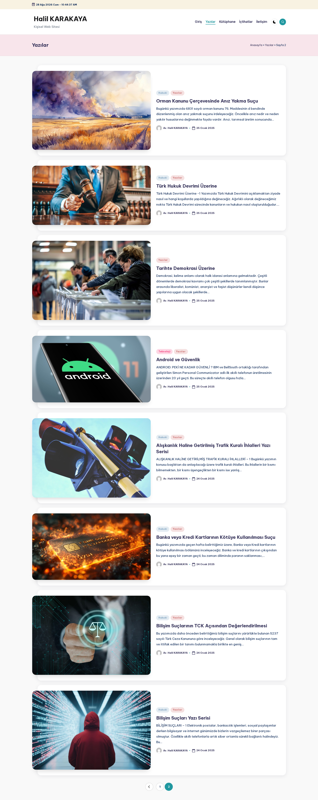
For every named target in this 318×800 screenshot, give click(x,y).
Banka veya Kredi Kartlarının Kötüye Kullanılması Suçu (215, 537)
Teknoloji (164, 351)
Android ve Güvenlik (178, 359)
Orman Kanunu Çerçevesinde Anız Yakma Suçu (207, 101)
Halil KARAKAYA (60, 19)
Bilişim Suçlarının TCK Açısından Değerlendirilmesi (211, 625)
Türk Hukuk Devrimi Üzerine (186, 186)
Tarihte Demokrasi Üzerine (185, 268)
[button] (149, 787)
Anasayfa (256, 45)
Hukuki (162, 92)
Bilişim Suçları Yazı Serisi (183, 718)
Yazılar (269, 45)
